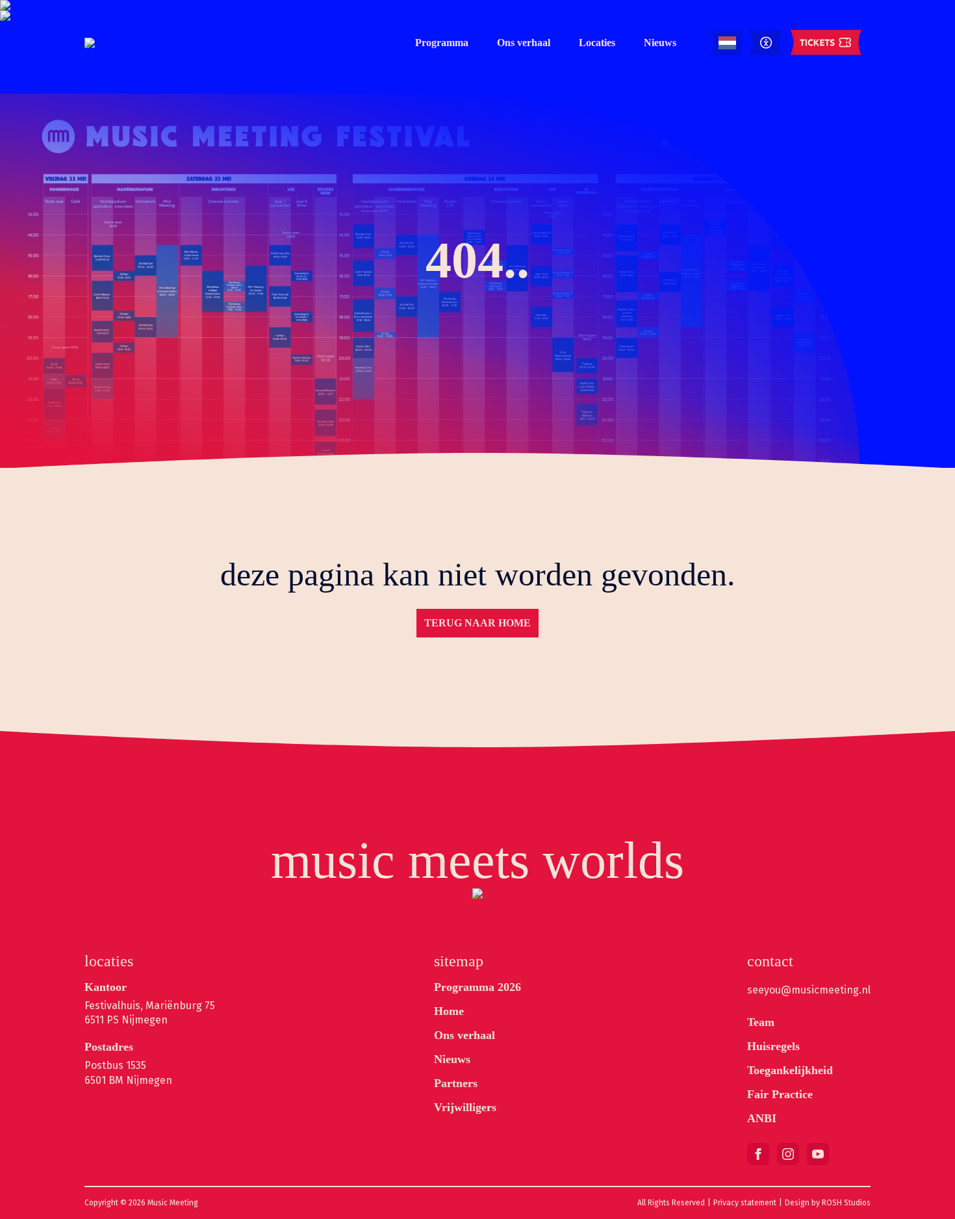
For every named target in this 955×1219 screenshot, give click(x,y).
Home (449, 1011)
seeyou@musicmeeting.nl (809, 990)
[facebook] (758, 1154)
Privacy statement (744, 1202)
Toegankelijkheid (790, 1070)
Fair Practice (780, 1094)
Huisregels (773, 1046)
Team (760, 1022)
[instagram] (788, 1154)
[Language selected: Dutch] (727, 43)
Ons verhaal (523, 42)
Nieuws (660, 42)
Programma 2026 (477, 987)
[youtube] (818, 1154)
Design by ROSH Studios (828, 1202)
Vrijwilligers (465, 1107)
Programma (441, 42)
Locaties (597, 42)
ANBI (761, 1118)
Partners (456, 1083)
